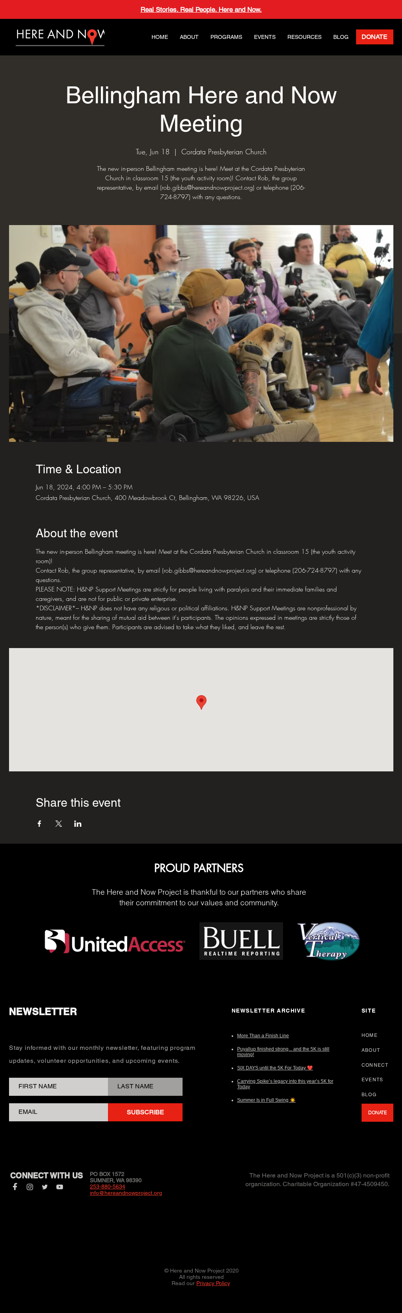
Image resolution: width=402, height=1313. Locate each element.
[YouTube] (60, 1187)
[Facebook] (15, 1187)
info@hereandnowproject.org (126, 1193)
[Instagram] (30, 1187)
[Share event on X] (58, 823)
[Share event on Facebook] (39, 823)
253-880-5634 (107, 1186)
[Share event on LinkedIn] (78, 823)
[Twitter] (45, 1187)
